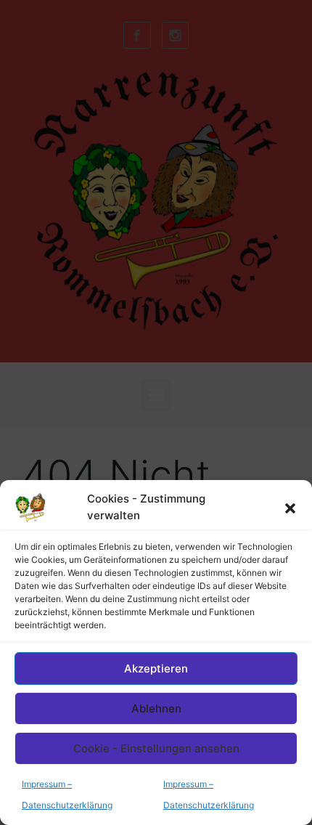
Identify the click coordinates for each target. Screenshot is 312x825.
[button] (290, 507)
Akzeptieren (156, 668)
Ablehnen (156, 708)
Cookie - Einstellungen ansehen (156, 748)
